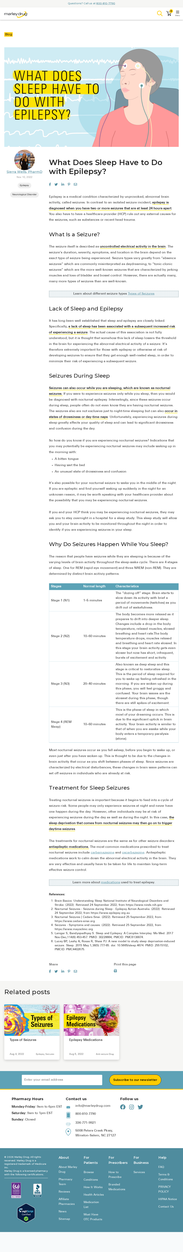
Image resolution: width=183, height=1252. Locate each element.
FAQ (161, 1167)
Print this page (125, 964)
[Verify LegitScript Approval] (26, 1213)
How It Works (93, 1187)
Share (53, 964)
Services (139, 1172)
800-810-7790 (105, 3)
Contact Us (166, 1206)
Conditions (91, 1179)
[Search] (160, 13)
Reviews (64, 1191)
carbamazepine (102, 852)
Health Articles (94, 1194)
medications (110, 882)
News (62, 1211)
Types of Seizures (141, 294)
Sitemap (64, 1219)
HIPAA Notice (167, 1199)
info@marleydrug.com (92, 1106)
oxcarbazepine (133, 852)
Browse (89, 1172)
